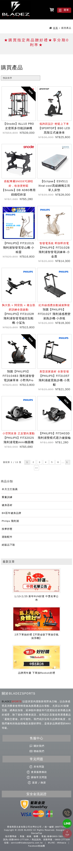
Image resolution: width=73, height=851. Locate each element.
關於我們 (39, 745)
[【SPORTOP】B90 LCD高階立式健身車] (54, 119)
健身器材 (7, 505)
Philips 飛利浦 (10, 521)
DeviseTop (36, 833)
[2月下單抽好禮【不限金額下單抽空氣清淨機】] (36, 630)
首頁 (55, 27)
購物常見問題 (39, 777)
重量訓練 (7, 497)
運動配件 (7, 536)
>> (36, 467)
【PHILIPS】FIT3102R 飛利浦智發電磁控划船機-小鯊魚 (18, 314)
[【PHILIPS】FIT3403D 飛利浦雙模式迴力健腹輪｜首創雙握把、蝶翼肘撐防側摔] (54, 429)
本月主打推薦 (10, 489)
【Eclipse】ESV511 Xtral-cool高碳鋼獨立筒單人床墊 (54, 186)
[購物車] (51, 10)
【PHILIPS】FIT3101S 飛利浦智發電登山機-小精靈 (18, 248)
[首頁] (15, 10)
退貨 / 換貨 (39, 782)
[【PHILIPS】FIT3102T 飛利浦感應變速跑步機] (54, 301)
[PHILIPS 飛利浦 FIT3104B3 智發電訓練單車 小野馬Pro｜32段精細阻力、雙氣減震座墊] (19, 367)
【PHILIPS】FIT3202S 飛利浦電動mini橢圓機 (18, 438)
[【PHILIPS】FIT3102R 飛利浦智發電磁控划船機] (19, 301)
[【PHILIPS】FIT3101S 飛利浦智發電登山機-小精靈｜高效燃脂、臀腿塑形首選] (19, 239)
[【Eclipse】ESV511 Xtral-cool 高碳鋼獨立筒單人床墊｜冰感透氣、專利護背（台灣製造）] (54, 177)
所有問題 (39, 766)
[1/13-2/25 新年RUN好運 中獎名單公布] (36, 592)
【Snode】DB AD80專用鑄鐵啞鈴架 (19, 188)
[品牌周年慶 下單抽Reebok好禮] (36, 668)
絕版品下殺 (8, 544)
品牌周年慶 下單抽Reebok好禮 (36, 672)
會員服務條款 (39, 772)
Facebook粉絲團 (36, 845)
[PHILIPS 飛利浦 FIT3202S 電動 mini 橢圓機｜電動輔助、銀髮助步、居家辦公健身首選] (19, 429)
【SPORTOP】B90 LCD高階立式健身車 (54, 128)
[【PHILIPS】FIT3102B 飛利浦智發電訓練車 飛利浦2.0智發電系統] (54, 239)
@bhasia (61, 842)
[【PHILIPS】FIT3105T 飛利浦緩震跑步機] (54, 367)
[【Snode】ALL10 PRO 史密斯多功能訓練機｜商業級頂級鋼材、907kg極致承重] (19, 119)
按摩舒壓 (7, 528)
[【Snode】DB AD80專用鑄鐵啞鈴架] (19, 177)
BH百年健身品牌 (11, 513)
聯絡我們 (39, 751)
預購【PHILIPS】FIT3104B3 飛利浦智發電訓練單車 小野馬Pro (19, 376)
